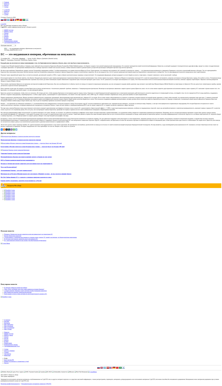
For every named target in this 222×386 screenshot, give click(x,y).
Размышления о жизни (11, 41)
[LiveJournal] (9, 129)
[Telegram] (16, 129)
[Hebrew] (27, 20)
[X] (7, 129)
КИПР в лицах (8, 31)
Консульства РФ (9, 360)
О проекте (7, 320)
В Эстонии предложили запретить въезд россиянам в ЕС (21, 239)
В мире (6, 38)
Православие (8, 39)
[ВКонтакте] (2, 129)
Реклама (6, 321)
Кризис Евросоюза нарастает (12, 236)
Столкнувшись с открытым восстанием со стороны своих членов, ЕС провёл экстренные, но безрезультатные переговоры (40, 237)
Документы (7, 354)
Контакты (7, 323)
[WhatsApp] (14, 129)
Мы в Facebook (8, 326)
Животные (7, 355)
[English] (5, 20)
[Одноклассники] (4, 129)
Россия (6, 34)
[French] (14, 20)
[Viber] (11, 129)
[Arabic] (24, 20)
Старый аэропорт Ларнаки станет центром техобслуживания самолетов (25, 290)
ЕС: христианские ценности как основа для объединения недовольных (25, 240)
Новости (6, 3)
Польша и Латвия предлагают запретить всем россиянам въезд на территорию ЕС (28, 234)
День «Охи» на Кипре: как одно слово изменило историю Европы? (24, 289)
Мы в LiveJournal (9, 327)
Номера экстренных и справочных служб (16, 361)
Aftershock (22, 58)
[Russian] (2, 20)
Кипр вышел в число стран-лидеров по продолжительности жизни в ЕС (25, 294)
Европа (6, 36)
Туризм (6, 352)
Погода (6, 5)
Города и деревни (9, 350)
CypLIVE (7, 9)
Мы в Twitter (8, 329)
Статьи (6, 7)
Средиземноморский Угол (12, 42)
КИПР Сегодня (8, 30)
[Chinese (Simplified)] (20, 20)
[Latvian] (11, 20)
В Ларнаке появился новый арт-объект (15, 287)
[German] (17, 20)
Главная (6, 2)
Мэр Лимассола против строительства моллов (17, 292)
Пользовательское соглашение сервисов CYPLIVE (36, 384)
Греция (6, 33)
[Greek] (8, 20)
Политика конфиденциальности (10, 384)
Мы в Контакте (8, 324)
